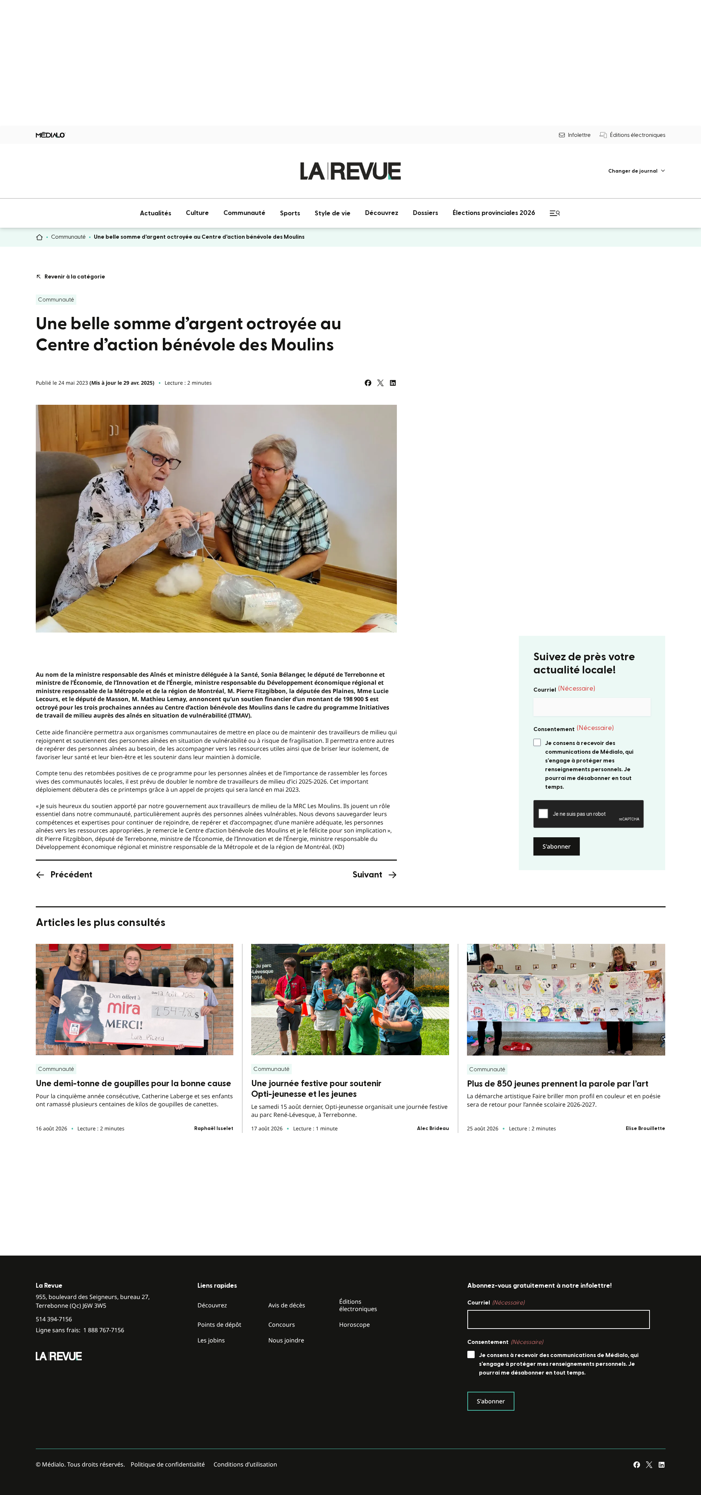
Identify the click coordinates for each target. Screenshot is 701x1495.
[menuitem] (637, 171)
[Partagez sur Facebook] (368, 383)
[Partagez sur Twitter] (380, 383)
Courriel (564, 689)
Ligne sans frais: (80, 1330)
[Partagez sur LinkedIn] (393, 383)
